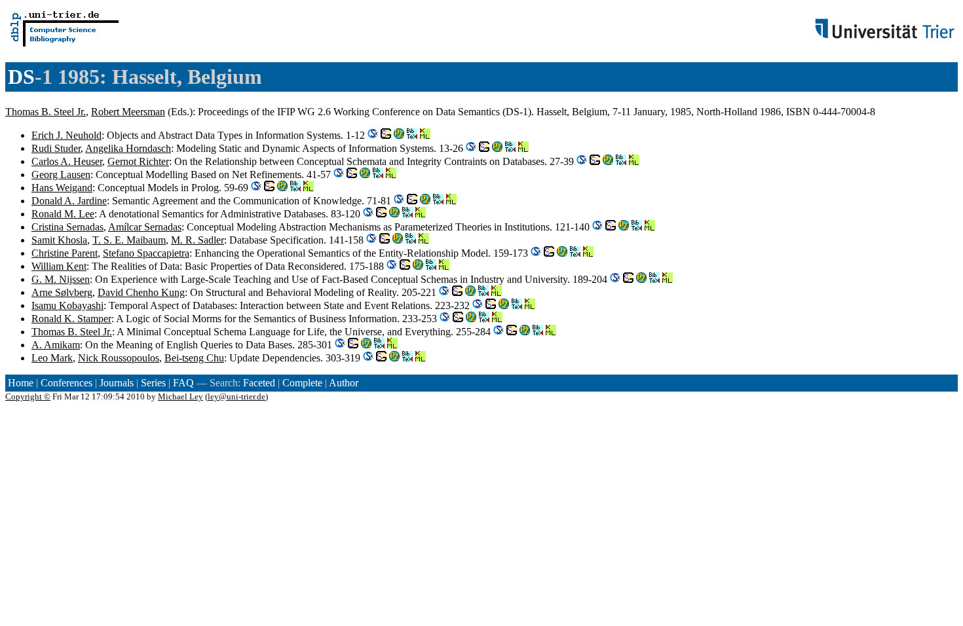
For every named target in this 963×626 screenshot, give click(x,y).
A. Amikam (55, 344)
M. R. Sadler (197, 240)
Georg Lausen (60, 174)
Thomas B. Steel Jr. (45, 111)
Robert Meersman (128, 111)
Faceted (259, 382)
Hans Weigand (61, 187)
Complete (302, 382)
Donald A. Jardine (69, 200)
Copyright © (27, 396)
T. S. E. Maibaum (129, 240)
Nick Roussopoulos (118, 357)
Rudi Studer (56, 148)
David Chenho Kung (141, 292)
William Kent (58, 266)
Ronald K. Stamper (71, 318)
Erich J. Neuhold (66, 135)
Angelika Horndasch (128, 148)
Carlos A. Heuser (66, 161)
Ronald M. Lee (62, 213)
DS (21, 76)
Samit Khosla (59, 240)
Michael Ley (180, 396)
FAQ (183, 382)
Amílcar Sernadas (144, 226)
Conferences (66, 382)
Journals (117, 382)
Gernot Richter (138, 161)
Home (20, 382)
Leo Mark (52, 357)
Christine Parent (64, 253)
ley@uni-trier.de (236, 396)
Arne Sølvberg (61, 292)
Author (343, 382)
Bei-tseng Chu (194, 357)
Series (153, 382)
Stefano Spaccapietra (146, 253)
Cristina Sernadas (67, 226)
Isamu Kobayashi (67, 305)
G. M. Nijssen (60, 279)
